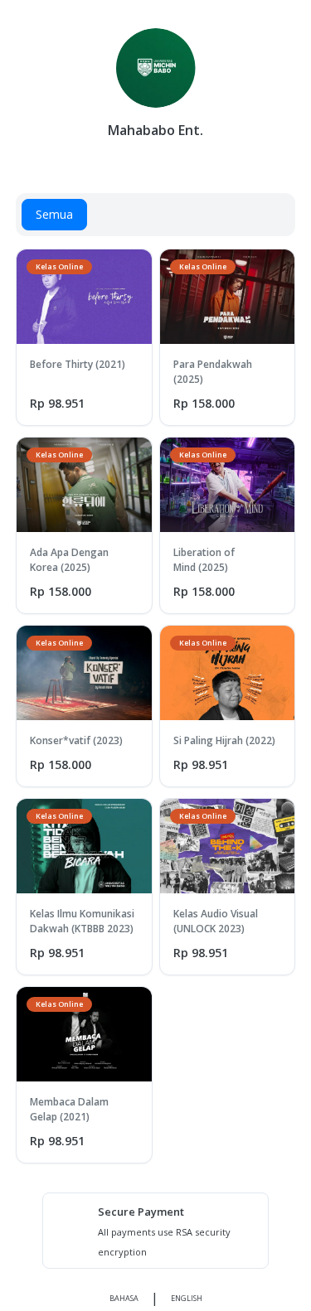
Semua (54, 214)
